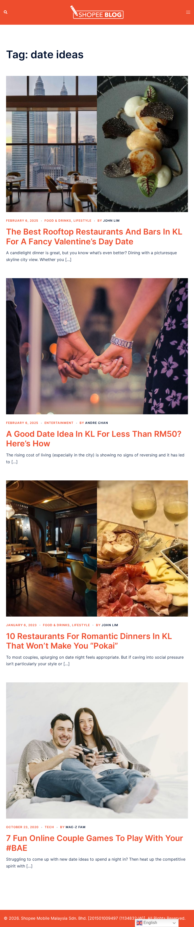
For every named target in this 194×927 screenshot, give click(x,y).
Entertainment (59, 423)
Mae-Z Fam (76, 827)
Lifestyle (82, 220)
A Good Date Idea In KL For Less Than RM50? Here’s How (93, 438)
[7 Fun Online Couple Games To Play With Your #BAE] (97, 750)
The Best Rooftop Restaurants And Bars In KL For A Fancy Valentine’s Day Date (94, 236)
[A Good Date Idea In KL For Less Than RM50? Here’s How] (97, 345)
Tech (49, 827)
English (149, 922)
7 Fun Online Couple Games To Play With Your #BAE (94, 843)
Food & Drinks (57, 220)
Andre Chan (96, 423)
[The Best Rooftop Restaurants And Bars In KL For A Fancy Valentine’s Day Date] (97, 143)
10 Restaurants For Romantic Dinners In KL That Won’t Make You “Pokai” (89, 641)
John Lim (111, 220)
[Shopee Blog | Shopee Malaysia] (97, 11)
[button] (6, 12)
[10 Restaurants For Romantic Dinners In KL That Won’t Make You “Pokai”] (97, 548)
